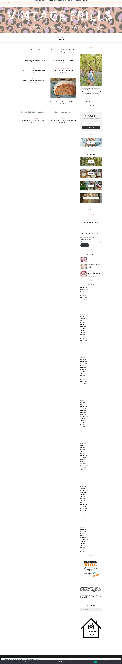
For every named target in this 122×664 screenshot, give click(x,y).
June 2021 (82, 332)
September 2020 (84, 351)
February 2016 (83, 455)
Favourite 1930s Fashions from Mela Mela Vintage (63, 51)
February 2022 (83, 324)
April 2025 (82, 293)
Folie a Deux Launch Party (63, 112)
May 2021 (82, 334)
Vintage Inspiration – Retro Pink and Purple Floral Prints (95, 258)
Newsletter (90, 2)
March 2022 (83, 322)
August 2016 (83, 443)
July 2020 (82, 355)
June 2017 (82, 422)
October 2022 (83, 318)
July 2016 (82, 445)
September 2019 (84, 371)
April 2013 (82, 525)
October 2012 (83, 537)
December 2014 (83, 484)
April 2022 (82, 320)
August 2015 (83, 467)
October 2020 (83, 349)
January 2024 (83, 306)
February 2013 (83, 529)
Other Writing (61, 2)
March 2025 (83, 295)
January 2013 (83, 531)
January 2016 (83, 457)
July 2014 (82, 494)
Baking (82, 2)
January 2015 (83, 482)
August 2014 (83, 492)
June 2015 (82, 472)
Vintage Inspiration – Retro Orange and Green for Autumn (94, 266)
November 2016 (83, 437)
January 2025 (83, 300)
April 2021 (82, 336)
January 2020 (83, 363)
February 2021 (83, 340)
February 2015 (83, 480)
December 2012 (83, 533)
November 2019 (83, 367)
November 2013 (83, 510)
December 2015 (83, 459)
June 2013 (82, 521)
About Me (31, 2)
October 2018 (83, 390)
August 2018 (83, 394)
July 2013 (82, 519)
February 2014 (83, 504)
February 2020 (83, 361)
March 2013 (82, 527)
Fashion (70, 2)
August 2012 (83, 541)
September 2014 (84, 490)
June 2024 (82, 302)
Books (33, 68)
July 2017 (82, 420)
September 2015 (84, 465)
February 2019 (83, 381)
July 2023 (82, 310)
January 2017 (83, 433)
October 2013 (83, 513)
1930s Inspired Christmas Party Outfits (33, 120)
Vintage (39, 48)
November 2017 (83, 412)
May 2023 (82, 314)
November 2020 (84, 347)
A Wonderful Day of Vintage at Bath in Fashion (33, 61)
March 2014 (82, 502)
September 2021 (84, 328)
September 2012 (84, 539)
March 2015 (82, 478)
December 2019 (83, 365)
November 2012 (83, 535)
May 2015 (82, 474)
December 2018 (83, 386)
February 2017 (83, 431)
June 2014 (82, 496)
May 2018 (82, 400)
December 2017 (83, 410)
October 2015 (83, 463)
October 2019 (83, 369)
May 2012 (82, 547)
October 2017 (83, 414)
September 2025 (84, 291)
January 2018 (83, 408)
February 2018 (83, 406)
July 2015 (82, 469)
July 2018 (82, 396)
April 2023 (82, 316)
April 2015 (82, 476)
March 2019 (82, 379)
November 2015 (83, 461)
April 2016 (82, 451)
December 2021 (83, 326)
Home (76, 2)
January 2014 (83, 506)
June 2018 (82, 398)
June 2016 (82, 447)
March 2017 (82, 429)
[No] (120, 662)
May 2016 (82, 449)
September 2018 (84, 392)
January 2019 (83, 383)
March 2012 (82, 551)
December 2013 (83, 508)
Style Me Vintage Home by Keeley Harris (63, 70)
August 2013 (83, 517)
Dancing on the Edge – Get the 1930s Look (63, 120)
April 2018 (82, 402)
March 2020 (83, 359)
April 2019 (82, 377)
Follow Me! (91, 214)
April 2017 (82, 426)
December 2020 (84, 345)
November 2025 (84, 289)
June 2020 (82, 357)
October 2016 (83, 439)
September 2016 (84, 441)
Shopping (33, 48)
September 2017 (84, 416)
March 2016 (82, 453)
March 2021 (82, 338)
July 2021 (82, 330)
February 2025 (83, 297)
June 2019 (82, 373)
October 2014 (83, 488)
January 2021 (83, 343)
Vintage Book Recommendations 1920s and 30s (33, 71)
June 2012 (82, 545)
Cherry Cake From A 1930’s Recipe (63, 60)
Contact (39, 2)
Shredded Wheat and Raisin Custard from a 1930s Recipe (63, 103)
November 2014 (83, 486)
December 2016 (83, 435)
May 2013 (82, 523)
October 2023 (83, 308)
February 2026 (83, 287)
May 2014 (82, 498)
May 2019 (82, 375)
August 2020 (83, 353)
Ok (95, 661)
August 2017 (83, 418)
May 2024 (82, 304)
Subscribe (84, 245)
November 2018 (83, 388)
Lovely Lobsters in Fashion (33, 50)
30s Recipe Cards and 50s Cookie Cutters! (33, 112)
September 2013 (84, 515)
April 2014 (82, 500)
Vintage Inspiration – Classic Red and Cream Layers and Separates (94, 273)
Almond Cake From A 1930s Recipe (33, 80)
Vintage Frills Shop (49, 2)
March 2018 (82, 404)
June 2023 (82, 312)
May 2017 (82, 424)
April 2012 (82, 549)
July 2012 (82, 543)
